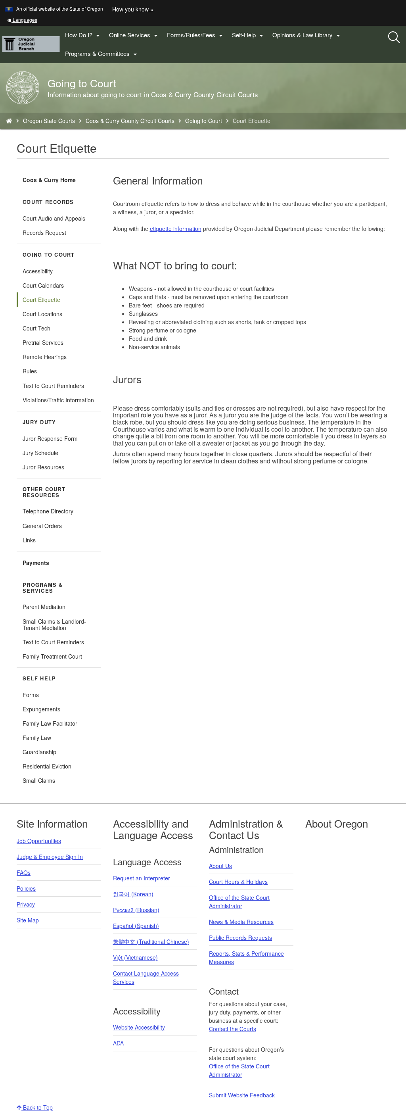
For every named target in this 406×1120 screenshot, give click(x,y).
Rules (30, 371)
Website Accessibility (139, 1027)
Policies (26, 888)
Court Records (48, 202)
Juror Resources (43, 467)
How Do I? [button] (83, 35)
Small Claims (39, 780)
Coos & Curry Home (49, 180)
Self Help (39, 678)
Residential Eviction (47, 766)
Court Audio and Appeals (54, 218)
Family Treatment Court (52, 656)
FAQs (24, 872)
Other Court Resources (44, 492)
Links (29, 540)
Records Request (44, 232)
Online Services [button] (134, 35)
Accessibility (38, 271)
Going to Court (203, 121)
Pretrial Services (43, 342)
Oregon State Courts (49, 121)
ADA (118, 1043)
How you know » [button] (132, 9)
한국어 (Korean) (133, 894)
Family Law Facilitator (50, 723)
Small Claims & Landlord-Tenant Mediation (54, 624)
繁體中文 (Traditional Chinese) (151, 941)
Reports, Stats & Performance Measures (246, 957)
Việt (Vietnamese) (135, 957)
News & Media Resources (241, 922)
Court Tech (36, 328)
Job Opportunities (39, 841)
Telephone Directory (48, 511)
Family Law (37, 738)
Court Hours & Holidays (238, 882)
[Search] (394, 38)
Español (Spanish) (136, 926)
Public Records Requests (240, 937)
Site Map (28, 920)
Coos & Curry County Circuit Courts (130, 121)
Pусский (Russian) (136, 910)
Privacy (26, 904)
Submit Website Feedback (242, 1095)
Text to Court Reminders (53, 386)
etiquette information (175, 228)
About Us (220, 866)
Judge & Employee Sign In (50, 857)
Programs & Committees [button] (102, 53)
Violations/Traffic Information (58, 400)
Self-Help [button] (248, 35)
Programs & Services (43, 587)
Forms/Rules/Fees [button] (196, 35)
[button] (22, 19)
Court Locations (42, 314)
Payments (36, 563)
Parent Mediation (44, 607)
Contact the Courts (232, 1029)
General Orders (42, 526)
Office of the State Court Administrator (239, 901)
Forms (31, 695)
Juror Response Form (50, 438)
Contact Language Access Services (146, 977)
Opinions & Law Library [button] (307, 35)
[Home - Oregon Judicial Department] (9, 121)
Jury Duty (39, 422)
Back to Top (37, 1107)
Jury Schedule (40, 453)
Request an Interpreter (141, 878)
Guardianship (39, 752)
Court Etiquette (41, 300)
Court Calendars (43, 285)
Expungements (41, 709)
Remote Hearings (45, 357)
